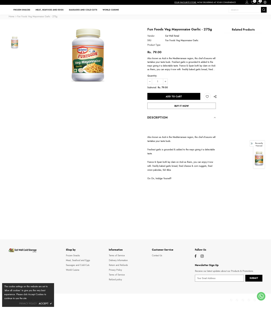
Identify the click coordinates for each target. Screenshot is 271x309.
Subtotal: (152, 87)
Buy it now (181, 106)
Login (246, 3)
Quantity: (152, 75)
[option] (88, 55)
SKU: (149, 40)
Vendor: (151, 35)
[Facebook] (195, 256)
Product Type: (154, 45)
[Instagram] (202, 256)
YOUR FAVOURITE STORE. (185, 2)
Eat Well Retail (172, 35)
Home (11, 16)
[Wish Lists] (207, 96)
